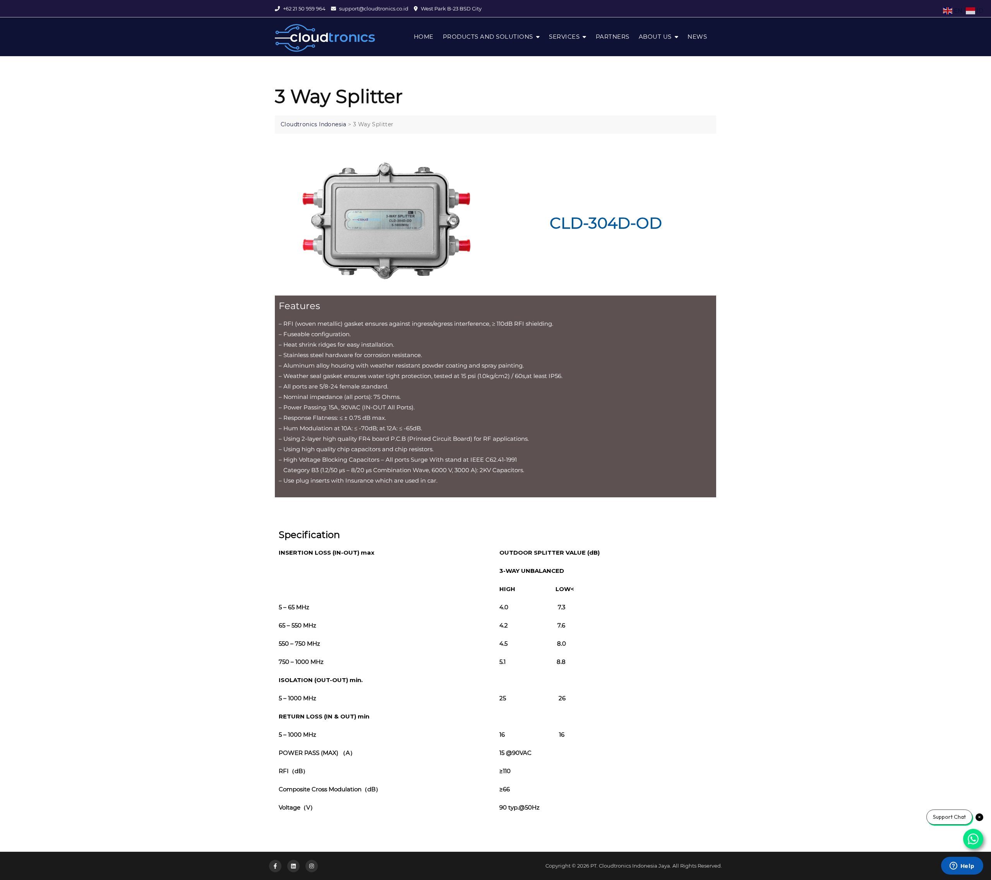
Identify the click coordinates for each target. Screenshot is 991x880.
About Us (655, 36)
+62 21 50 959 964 (304, 8)
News (697, 36)
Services (564, 36)
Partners (612, 36)
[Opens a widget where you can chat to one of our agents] (962, 866)
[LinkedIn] (293, 866)
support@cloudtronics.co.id (373, 8)
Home (424, 36)
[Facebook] (275, 866)
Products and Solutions (488, 36)
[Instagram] (311, 866)
